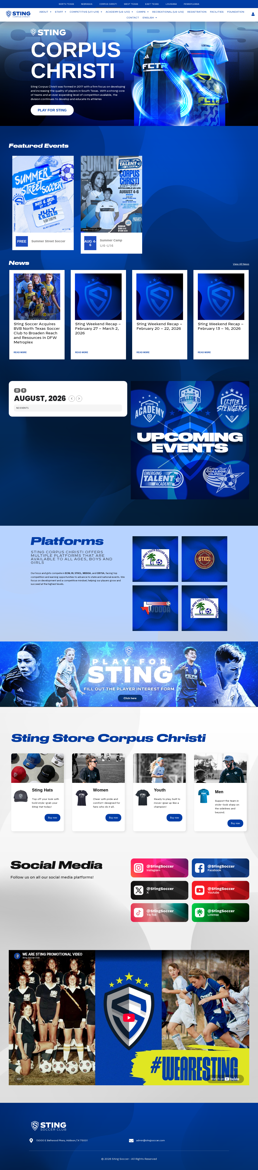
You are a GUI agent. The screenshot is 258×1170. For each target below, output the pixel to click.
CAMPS (141, 12)
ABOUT (43, 12)
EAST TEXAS (152, 4)
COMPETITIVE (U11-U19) (84, 12)
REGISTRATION (196, 12)
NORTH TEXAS (66, 4)
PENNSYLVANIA (191, 4)
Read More (20, 352)
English (148, 17)
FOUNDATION (235, 12)
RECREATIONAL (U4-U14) (168, 12)
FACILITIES (217, 12)
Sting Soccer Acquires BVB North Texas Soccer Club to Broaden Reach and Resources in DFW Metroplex (37, 333)
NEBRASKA (86, 4)
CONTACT (133, 17)
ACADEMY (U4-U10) (118, 12)
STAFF (59, 12)
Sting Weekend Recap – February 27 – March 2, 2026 (98, 328)
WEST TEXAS (131, 4)
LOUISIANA (171, 4)
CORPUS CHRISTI (108, 4)
